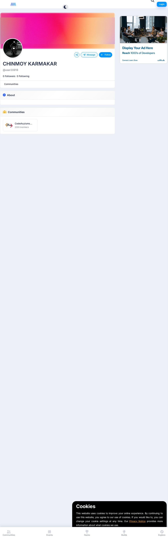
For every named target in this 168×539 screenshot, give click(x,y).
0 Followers (9, 76)
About (11, 95)
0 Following (23, 76)
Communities (16, 112)
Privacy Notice (137, 521)
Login (161, 4)
